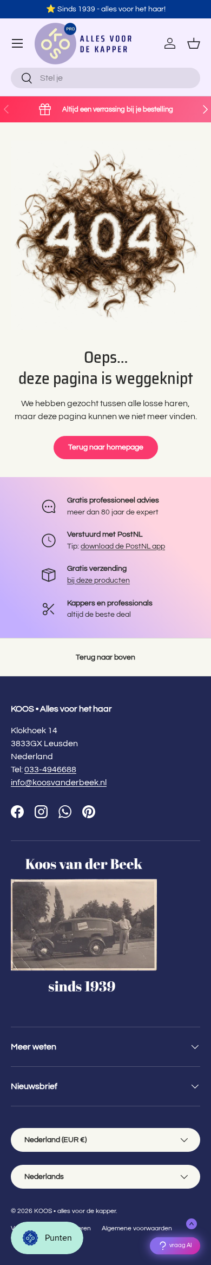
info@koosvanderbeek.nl (59, 782)
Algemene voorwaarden (137, 1228)
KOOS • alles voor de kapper (75, 1211)
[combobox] (105, 78)
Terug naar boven (105, 657)
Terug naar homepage (105, 447)
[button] (194, 43)
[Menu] (17, 43)
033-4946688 (50, 769)
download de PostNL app (123, 546)
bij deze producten (98, 580)
